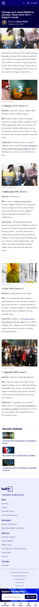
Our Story (5, 503)
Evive (6, 288)
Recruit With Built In (9, 524)
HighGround (9, 191)
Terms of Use (19, 586)
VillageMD (8, 372)
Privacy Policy (19, 582)
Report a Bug (6, 545)
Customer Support (8, 537)
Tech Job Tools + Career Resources (14, 549)
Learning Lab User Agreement (19, 572)
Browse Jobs (6, 552)
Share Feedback (7, 541)
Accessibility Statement (19, 576)
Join (28, 3)
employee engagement (23, 201)
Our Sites (5, 565)
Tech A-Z (5, 556)
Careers (4, 507)
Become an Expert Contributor (13, 528)
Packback (7, 105)
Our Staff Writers (8, 511)
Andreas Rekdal (22, 21)
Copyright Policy (19, 579)
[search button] (23, 2)
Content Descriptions (9, 515)
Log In (35, 3)
